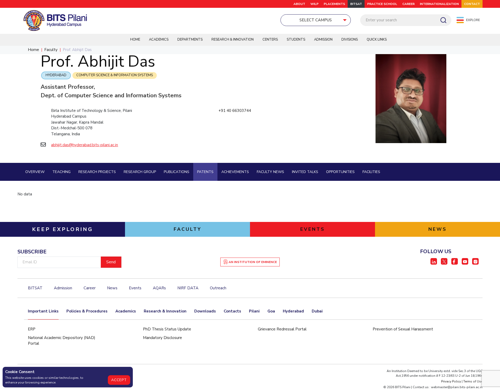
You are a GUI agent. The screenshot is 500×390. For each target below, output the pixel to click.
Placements (334, 4)
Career (90, 288)
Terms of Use (473, 381)
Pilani (254, 311)
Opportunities (340, 171)
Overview (35, 171)
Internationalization (439, 4)
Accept (119, 380)
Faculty (51, 49)
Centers (270, 39)
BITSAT (356, 4)
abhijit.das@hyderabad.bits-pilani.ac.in (84, 145)
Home (135, 39)
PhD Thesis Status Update (167, 329)
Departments (190, 39)
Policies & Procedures (87, 311)
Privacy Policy (451, 381)
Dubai (317, 311)
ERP (31, 329)
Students (296, 39)
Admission (323, 39)
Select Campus (315, 20)
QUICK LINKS (377, 39)
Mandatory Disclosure (162, 337)
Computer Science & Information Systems (114, 75)
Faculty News (270, 171)
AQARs (159, 288)
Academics (158, 39)
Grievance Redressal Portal (282, 329)
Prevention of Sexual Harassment (403, 329)
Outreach (218, 288)
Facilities (371, 171)
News (112, 288)
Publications (176, 171)
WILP (314, 4)
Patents (205, 171)
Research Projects (97, 171)
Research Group (140, 171)
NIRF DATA (187, 288)
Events (135, 288)
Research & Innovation (232, 39)
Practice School (382, 4)
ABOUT (299, 4)
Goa (271, 311)
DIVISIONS (349, 39)
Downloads (205, 311)
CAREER (408, 4)
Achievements (235, 171)
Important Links (43, 311)
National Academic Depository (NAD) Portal (61, 340)
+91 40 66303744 (234, 110)
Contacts (232, 311)
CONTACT (472, 4)
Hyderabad (56, 75)
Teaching (61, 171)
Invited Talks (305, 171)
